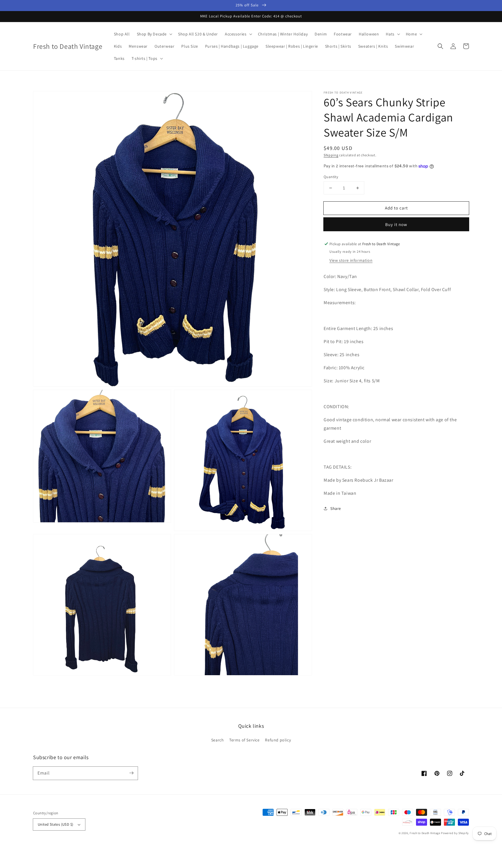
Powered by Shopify (455, 833)
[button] (440, 46)
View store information (350, 260)
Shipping (331, 155)
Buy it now (396, 224)
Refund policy (278, 740)
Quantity (331, 176)
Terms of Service (244, 740)
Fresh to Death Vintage (425, 833)
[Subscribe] (131, 773)
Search (217, 740)
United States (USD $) (55, 824)
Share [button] (335, 508)
